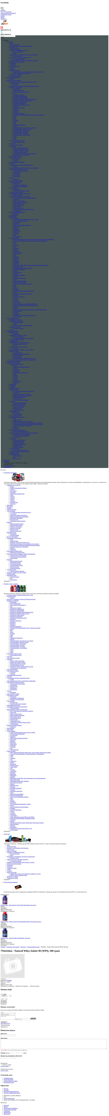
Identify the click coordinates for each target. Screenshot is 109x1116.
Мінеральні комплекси (19, 125)
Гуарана (15, 256)
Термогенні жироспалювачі (20, 400)
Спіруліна (16, 301)
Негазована (16, 412)
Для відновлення (11, 509)
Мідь (14, 123)
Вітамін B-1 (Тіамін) (18, 94)
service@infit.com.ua (9, 465)
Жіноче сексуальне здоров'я (20, 149)
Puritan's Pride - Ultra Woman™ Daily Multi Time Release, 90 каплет (18, 905)
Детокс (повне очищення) (20, 147)
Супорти (9, 871)
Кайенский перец (18, 266)
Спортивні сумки (12, 868)
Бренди (6, 1106)
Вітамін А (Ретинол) (18, 107)
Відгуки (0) (7, 1023)
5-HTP (15, 166)
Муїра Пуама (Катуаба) (19, 282)
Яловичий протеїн (18, 447)
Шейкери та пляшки (12, 876)
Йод (14, 117)
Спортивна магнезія (18, 59)
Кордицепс (16, 226)
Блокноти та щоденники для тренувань (17, 848)
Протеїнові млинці (18, 337)
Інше (8, 845)
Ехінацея (15, 259)
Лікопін (15, 84)
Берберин (16, 223)
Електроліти (16, 172)
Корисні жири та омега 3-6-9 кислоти (17, 709)
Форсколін (16, 428)
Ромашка (15, 295)
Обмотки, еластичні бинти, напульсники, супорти (20, 862)
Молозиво (16, 229)
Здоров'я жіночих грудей (20, 152)
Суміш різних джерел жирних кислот (23, 209)
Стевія (15, 345)
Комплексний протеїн (19, 440)
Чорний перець (17, 311)
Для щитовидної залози (13, 705)
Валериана (16, 251)
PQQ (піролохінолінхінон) (20, 221)
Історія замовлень (8, 1079)
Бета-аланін (16, 369)
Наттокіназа (16, 175)
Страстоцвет (16, 302)
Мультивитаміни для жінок (20, 133)
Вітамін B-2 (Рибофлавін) (20, 97)
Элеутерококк (17, 316)
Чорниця (15, 312)
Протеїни (9, 559)
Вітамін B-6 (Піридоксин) (20, 102)
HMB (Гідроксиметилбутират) (21, 367)
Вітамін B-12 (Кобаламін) (20, 96)
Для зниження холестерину (20, 170)
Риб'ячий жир (17, 206)
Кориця (15, 271)
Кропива (15, 274)
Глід (14, 255)
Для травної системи (12, 695)
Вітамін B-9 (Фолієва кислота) (21, 105)
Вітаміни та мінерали (13, 600)
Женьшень (16, 261)
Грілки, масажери (12, 851)
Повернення (7, 1112)
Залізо (15, 116)
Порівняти (3, 1004)
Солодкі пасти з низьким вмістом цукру (24, 358)
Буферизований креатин (20, 402)
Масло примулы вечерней (20, 202)
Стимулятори (17, 437)
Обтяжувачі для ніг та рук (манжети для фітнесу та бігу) (28, 72)
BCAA (15, 365)
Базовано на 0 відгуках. (22, 986)
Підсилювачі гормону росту (14, 551)
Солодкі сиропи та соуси (20, 344)
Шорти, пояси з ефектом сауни (21, 73)
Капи (14, 53)
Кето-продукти (17, 398)
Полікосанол (16, 176)
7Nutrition (9, 980)
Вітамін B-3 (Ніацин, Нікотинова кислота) (24, 99)
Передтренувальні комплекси (21, 435)
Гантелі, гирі (10, 849)
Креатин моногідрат (18, 410)
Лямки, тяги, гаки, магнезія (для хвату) (17, 859)
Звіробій (15, 263)
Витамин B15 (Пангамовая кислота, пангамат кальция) (28, 115)
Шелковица (16, 314)
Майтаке (15, 228)
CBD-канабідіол (17, 195)
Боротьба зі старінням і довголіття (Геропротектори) (21, 599)
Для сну (9, 691)
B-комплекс (16, 89)
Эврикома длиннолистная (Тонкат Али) (24, 315)
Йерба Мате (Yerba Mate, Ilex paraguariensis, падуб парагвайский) (31, 265)
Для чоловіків (11, 701)
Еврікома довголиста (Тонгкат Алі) (23, 421)
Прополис (16, 232)
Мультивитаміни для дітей (20, 132)
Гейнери (9, 508)
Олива (15, 286)
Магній (15, 126)
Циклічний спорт (12, 575)
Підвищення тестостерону (14, 538)
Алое (14, 243)
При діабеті (10, 729)
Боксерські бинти (18, 52)
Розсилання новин (9, 1082)
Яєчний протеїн (17, 445)
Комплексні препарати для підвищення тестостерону (27, 422)
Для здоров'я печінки (13, 671)
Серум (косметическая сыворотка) (22, 325)
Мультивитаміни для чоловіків (21, 135)
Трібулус (15, 427)
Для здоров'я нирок (12, 669)
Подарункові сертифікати (11, 1108)
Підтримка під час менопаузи (21, 155)
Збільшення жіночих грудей (21, 150)
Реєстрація (8, 11)
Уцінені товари (11, 574)
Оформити (3, 19)
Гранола (15, 348)
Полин (15, 292)
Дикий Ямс (16, 258)
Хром (14, 137)
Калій (15, 119)
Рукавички (10, 865)
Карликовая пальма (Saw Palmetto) (22, 268)
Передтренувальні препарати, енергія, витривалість (21, 554)
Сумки (9, 869)
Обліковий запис (8, 1078)
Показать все (4, 1027)
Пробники (16, 334)
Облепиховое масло (18, 203)
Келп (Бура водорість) (19, 269)
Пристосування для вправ (14, 863)
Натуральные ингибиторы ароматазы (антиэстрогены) (28, 424)
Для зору (9, 676)
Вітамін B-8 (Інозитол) (19, 103)
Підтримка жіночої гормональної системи (24, 153)
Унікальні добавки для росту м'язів (16, 572)
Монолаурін (16, 231)
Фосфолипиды (17, 211)
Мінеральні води (11, 532)
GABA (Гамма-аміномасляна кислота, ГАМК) (25, 219)
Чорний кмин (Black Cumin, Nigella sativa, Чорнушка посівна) (30, 309)
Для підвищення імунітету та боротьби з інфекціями (21, 681)
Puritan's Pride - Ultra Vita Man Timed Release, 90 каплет (15, 938)
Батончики (10, 505)
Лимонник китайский (19, 278)
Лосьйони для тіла (18, 328)
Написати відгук (34, 986)
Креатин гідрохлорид (19, 405)
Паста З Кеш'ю (17, 357)
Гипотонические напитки (20, 450)
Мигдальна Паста (18, 355)
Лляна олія (16, 199)
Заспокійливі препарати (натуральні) (17, 706)
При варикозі (10, 728)
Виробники (7, 467)
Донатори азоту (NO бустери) (21, 434)
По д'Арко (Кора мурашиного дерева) (23, 291)
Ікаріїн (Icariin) (17, 420)
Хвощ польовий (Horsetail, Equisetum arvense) (25, 305)
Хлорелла (16, 306)
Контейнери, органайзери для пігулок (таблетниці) (21, 856)
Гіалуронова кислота (19, 142)
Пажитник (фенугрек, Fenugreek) (22, 425)
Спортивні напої (11, 569)
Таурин (15, 378)
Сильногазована (17, 414)
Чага (14, 235)
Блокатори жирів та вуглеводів (21, 394)
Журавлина (16, 262)
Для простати (17, 189)
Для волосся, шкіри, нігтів (14, 653)
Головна (3, 947)
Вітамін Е (16, 109)
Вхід (2, 11)
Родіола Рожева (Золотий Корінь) (22, 294)
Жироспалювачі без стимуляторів (22, 395)
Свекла (15, 298)
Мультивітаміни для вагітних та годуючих (24, 127)
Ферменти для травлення (20, 186)
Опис (2, 1023)
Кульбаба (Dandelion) (19, 275)
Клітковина (16, 183)
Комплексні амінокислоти (20, 372)
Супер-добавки (11, 731)
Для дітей (9, 656)
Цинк (14, 139)
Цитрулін (16, 382)
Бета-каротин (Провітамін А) (21, 92)
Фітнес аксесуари (12, 872)
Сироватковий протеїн (19, 444)
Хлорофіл (16, 233)
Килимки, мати (17, 56)
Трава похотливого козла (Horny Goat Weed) (25, 304)
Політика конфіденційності (11, 1091)
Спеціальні (7, 460)
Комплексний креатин (19, 404)
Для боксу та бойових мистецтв (15, 852)
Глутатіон (16, 159)
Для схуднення (11, 511)
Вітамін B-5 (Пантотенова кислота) (23, 100)
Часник (15, 308)
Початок (3, 10)
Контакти (6, 461)
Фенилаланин (17, 381)
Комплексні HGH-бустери (20, 431)
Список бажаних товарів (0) (8, 13)
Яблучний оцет (17, 236)
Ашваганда (16, 248)
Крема (15, 324)
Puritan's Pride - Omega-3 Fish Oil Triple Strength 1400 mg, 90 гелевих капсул (21, 921)
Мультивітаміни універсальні (21, 130)
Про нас (6, 1088)
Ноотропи (16, 213)
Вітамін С (16, 112)
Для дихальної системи (13, 658)
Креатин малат (17, 408)
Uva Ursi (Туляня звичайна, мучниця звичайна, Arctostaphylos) (30, 241)
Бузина (15, 249)
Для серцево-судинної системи (15, 682)
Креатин (9, 522)
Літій (14, 122)
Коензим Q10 (17, 173)
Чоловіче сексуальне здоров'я (21, 190)
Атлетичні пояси (11, 846)
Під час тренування (12, 536)
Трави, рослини (11, 751)
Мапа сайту (7, 1114)
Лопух (15, 279)
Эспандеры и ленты (12, 878)
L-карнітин (16, 392)
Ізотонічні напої (17, 455)
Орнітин (15, 377)
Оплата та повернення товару (12, 1093)
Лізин (15, 374)
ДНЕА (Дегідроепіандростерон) (22, 225)
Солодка (15, 299)
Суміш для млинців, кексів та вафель (23, 338)
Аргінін (15, 368)
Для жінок (10, 659)
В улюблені (4, 1002)
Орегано (15, 288)
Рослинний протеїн (18, 443)
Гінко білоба (16, 253)
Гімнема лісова (17, 252)
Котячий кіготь (17, 272)
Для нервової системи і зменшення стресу (18, 678)
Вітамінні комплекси (19, 113)
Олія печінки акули (18, 205)
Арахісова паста (17, 352)
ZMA (14, 418)
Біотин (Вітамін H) (18, 90)
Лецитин (15, 160)
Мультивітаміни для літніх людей (22, 129)
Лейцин (15, 375)
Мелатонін (16, 179)
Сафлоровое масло (18, 208)
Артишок (16, 245)
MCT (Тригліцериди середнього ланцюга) (24, 198)
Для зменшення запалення (14, 675)
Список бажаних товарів (10, 1081)
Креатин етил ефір (18, 407)
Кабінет (3, 16)
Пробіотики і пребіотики (20, 185)
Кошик (2, 17)
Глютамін (16, 371)
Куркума (15, 276)
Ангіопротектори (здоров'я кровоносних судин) (20, 595)
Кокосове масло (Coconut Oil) (21, 354)
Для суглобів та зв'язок (13, 694)
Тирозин (15, 380)
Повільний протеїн (18, 441)
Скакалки (9, 866)
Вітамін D (16, 106)
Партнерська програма (10, 1109)
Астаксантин (17, 222)
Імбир (15, 242)
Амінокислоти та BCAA (13, 485)
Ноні (14, 285)
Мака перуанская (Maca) (20, 281)
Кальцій (15, 120)
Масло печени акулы (19, 200)
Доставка (6, 1090)
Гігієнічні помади (18, 322)
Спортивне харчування (12, 947)
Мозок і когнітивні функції (14, 725)
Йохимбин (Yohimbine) (19, 397)
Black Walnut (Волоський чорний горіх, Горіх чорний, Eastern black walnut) (33, 239)
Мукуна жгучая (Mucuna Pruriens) (22, 284)
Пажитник (16, 289)
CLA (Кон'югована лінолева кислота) (23, 391)
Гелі (14, 457)
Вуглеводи (10, 506)
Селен (15, 136)
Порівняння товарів (6, 14)
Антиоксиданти (11, 596)
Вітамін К (16, 110)
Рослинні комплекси (19, 296)
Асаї (14, 246)
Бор (14, 93)
